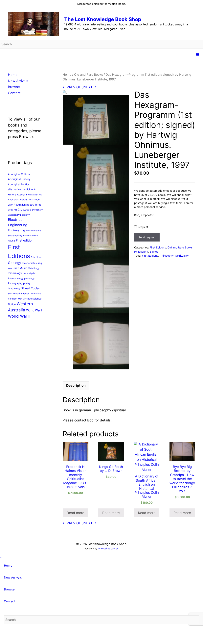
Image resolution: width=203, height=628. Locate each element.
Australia (22, 194)
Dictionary (37, 209)
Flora (38, 257)
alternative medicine (20, 189)
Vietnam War (15, 298)
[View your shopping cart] (197, 54)
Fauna (11, 240)
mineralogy (15, 273)
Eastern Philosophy (19, 214)
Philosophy (141, 251)
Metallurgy (33, 268)
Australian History (18, 199)
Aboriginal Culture (19, 174)
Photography (15, 283)
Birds (38, 204)
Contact (14, 93)
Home (67, 74)
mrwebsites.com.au (108, 548)
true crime (36, 293)
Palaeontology (15, 278)
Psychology (14, 288)
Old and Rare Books (88, 74)
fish (33, 257)
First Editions (158, 247)
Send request (146, 237)
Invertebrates (29, 263)
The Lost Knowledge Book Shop (102, 19)
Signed (154, 251)
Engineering (16, 230)
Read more (75, 513)
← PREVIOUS (73, 87)
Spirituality (182, 255)
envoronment (30, 235)
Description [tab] (76, 385)
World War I (34, 310)
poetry (27, 283)
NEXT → (90, 87)
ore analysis (29, 273)
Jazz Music (20, 268)
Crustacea (24, 209)
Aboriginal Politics (19, 184)
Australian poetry (24, 204)
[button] (65, 92)
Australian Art (35, 194)
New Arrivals (18, 81)
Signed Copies (30, 288)
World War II (19, 316)
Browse (14, 87)
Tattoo (26, 293)
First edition (24, 240)
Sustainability (15, 293)
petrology (29, 278)
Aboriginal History (19, 179)
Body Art (12, 209)
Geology (14, 263)
